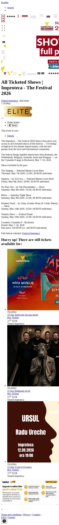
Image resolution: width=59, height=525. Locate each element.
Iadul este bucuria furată (22, 315)
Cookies (36, 514)
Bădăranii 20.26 (18, 391)
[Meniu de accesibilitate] (4, 521)
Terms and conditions (11, 514)
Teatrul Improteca (9, 100)
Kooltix (4, 2)
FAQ (3, 517)
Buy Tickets (13, 317)
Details (10, 136)
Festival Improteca (31, 233)
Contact (11, 517)
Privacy (27, 514)
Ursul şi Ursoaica (19, 467)
